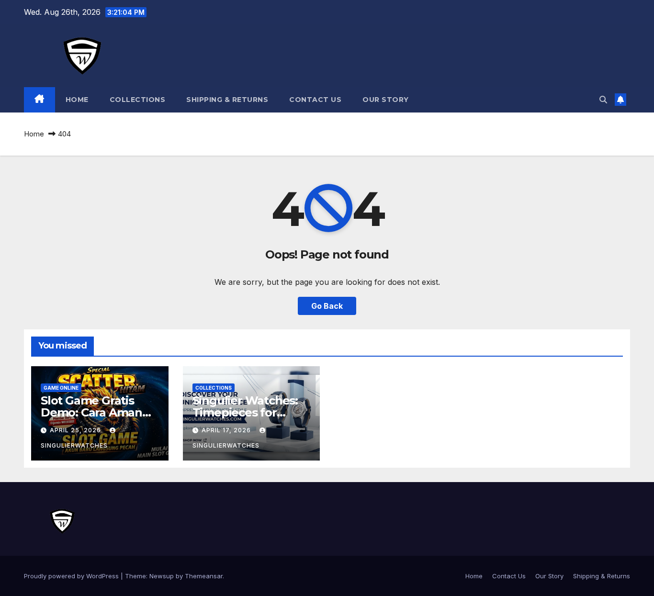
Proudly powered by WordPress (72, 576)
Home (77, 99)
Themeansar (204, 576)
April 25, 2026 (76, 430)
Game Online (61, 388)
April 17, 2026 (227, 430)
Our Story (385, 99)
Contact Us (315, 99)
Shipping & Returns (227, 99)
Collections (138, 99)
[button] (603, 99)
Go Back (327, 306)
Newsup (161, 576)
